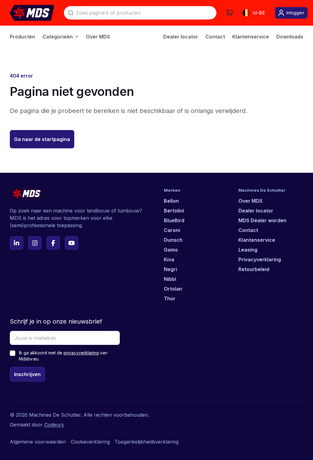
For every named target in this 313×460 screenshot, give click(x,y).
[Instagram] (35, 243)
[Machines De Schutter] (32, 13)
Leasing (247, 250)
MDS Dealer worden (262, 220)
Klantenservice (256, 240)
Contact (248, 230)
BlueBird (174, 220)
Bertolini (174, 211)
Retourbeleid (253, 269)
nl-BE (258, 13)
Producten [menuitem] (22, 37)
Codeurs (54, 425)
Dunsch (173, 240)
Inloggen (295, 12)
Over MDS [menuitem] (98, 37)
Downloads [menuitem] (289, 37)
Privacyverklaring (259, 259)
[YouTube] (71, 243)
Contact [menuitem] (215, 37)
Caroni (172, 230)
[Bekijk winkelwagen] (229, 12)
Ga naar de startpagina (42, 139)
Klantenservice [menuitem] (250, 37)
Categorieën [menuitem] (57, 37)
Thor (169, 298)
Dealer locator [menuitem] (180, 37)
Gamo (171, 250)
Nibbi (170, 279)
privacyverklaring (81, 352)
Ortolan (173, 289)
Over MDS (250, 201)
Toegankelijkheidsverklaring (147, 442)
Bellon (171, 201)
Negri (170, 269)
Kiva (169, 259)
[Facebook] (53, 243)
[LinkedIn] (16, 243)
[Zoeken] (70, 13)
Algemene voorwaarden (38, 442)
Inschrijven (27, 374)
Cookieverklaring (90, 442)
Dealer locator (255, 211)
